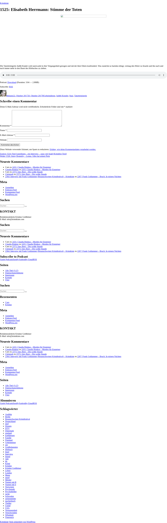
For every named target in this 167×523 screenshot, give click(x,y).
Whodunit (9, 515)
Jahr (7, 459)
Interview (9, 454)
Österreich (9, 517)
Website (3, 140)
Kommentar (5, 126)
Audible (8, 414)
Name (3, 130)
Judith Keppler (62, 96)
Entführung (10, 435)
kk (6, 461)
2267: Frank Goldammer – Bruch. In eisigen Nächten (99, 176)
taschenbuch (10, 501)
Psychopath (10, 489)
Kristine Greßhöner (13, 468)
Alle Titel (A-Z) (11, 270)
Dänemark (9, 431)
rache (7, 494)
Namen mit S (10, 484)
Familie (8, 438)
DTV (7, 428)
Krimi (7, 463)
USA (7, 508)
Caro (7, 302)
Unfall (7, 506)
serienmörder (10, 499)
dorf (7, 424)
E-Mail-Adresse (7, 135)
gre (6, 445)
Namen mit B (10, 482)
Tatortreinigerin (80, 96)
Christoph (9, 174)
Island (7, 456)
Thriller (8, 503)
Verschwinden (11, 513)
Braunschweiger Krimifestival (17, 419)
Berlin (7, 417)
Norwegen (9, 487)
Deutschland (10, 421)
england (8, 433)
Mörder (8, 480)
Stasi (71, 96)
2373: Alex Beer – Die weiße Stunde (27, 172)
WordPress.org (11, 194)
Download (11, 82)
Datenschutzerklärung (14, 273)
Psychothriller (11, 492)
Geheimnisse (10, 442)
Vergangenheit (11, 510)
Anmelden (9, 187)
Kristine (8, 305)
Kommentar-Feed (12, 192)
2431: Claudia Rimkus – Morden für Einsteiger (31, 167)
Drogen (8, 426)
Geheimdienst (49, 96)
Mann (7, 475)
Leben (7, 470)
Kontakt (8, 277)
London (8, 473)
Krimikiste (4, 3)
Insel (7, 452)
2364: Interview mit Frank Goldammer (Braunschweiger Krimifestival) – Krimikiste (39, 176)
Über (7, 280)
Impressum (9, 275)
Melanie (9, 96)
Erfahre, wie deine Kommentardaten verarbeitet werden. (73, 149)
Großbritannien (11, 447)
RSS (11, 87)
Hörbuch (9, 449)
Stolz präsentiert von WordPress (22, 522)
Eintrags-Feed (11, 190)
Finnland (9, 440)
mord (7, 477)
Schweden (9, 496)
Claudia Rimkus (12, 169)
